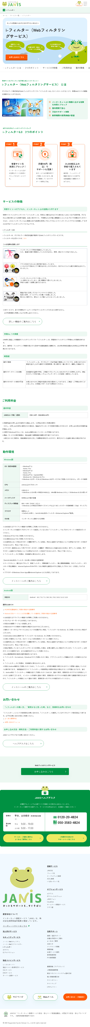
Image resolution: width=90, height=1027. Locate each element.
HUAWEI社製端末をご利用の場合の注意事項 (20, 609)
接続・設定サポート (54, 936)
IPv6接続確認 (51, 957)
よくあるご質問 (52, 941)
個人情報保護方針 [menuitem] (53, 977)
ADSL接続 (50, 879)
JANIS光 (50, 870)
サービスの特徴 (50, 67)
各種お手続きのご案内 (54, 938)
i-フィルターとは (13, 67)
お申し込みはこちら (16, 57)
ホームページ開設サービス (56, 904)
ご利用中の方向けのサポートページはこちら (66, 838)
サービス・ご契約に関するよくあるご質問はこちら (23, 838)
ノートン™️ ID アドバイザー (12, 944)
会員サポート (52, 931)
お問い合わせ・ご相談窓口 (75, 997)
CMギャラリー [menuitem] (52, 987)
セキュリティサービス (11, 937)
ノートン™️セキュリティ (11, 941)
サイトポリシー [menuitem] (52, 980)
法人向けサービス (10, 931)
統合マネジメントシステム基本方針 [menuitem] (59, 973)
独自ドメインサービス (11, 960)
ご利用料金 (66, 67)
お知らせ (50, 944)
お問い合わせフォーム (12, 722)
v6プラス (50, 893)
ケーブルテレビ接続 (54, 876)
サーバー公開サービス (10, 975)
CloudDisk (50, 902)
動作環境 (80, 67)
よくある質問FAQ (11, 718)
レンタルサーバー (9, 964)
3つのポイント (32, 67)
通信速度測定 (51, 955)
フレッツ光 (51, 873)
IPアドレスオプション (54, 896)
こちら (24, 238)
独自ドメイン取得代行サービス (13, 967)
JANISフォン (51, 899)
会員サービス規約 (53, 952)
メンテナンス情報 (53, 946)
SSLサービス (7, 970)
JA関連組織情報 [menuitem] (52, 970)
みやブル (6, 950)
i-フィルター (7, 947)
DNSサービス (7, 973)
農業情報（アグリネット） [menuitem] (56, 966)
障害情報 (50, 949)
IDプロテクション (9, 952)
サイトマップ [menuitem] (51, 983)
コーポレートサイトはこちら (15, 926)
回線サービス (52, 866)
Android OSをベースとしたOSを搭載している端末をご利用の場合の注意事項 (31, 613)
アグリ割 (50, 907)
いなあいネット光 (53, 881)
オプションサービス (55, 889)
